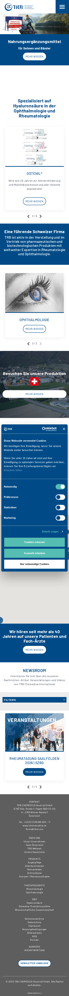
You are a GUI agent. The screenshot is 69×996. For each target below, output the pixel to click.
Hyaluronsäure (34, 902)
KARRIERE (34, 946)
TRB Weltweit (34, 848)
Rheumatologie (34, 888)
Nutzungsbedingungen (34, 929)
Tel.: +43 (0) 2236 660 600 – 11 (34, 822)
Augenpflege (34, 862)
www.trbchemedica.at (34, 825)
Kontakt (34, 939)
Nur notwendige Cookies (34, 564)
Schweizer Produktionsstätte (34, 906)
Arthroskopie (34, 872)
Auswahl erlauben (34, 553)
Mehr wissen (34, 394)
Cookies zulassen (34, 542)
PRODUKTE (34, 858)
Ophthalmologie (34, 892)
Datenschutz (34, 922)
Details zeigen (50, 531)
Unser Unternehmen (34, 841)
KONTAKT (34, 801)
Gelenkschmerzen (34, 865)
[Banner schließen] (64, 429)
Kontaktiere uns (34, 829)
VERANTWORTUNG (34, 950)
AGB (34, 936)
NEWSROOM (34, 670)
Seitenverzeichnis (34, 918)
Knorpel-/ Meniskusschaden (34, 876)
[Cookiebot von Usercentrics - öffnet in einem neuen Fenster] (43, 429)
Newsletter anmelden (34, 963)
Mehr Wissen (34, 56)
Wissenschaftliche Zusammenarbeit (34, 909)
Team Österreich (34, 844)
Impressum (34, 925)
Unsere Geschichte (34, 852)
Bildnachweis (34, 932)
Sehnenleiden (34, 869)
